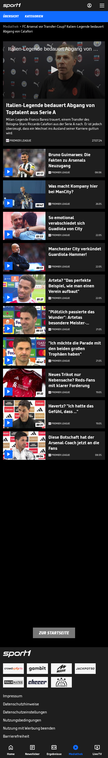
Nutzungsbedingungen (22, 720)
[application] (54, 70)
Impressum (12, 696)
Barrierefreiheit (16, 736)
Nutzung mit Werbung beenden (29, 728)
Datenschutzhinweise (21, 704)
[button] (54, 69)
